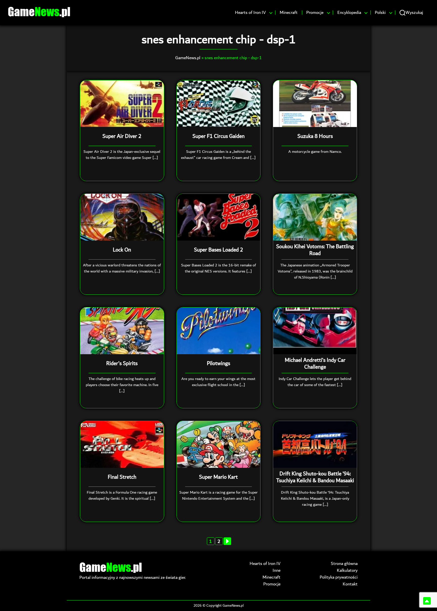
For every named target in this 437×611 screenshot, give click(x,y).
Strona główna (344, 563)
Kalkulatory (347, 570)
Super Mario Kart (218, 477)
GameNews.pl (187, 57)
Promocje (314, 12)
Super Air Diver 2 (121, 136)
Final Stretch (122, 477)
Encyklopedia (349, 12)
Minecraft (289, 12)
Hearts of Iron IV (250, 12)
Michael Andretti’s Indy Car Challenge (315, 364)
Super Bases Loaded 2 (218, 250)
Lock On (122, 250)
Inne (276, 570)
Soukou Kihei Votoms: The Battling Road (315, 250)
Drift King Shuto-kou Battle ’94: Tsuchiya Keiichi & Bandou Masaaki (315, 477)
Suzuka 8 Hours (315, 136)
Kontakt (350, 584)
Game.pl (39, 11)
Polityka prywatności (339, 577)
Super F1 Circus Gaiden (218, 136)
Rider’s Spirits (122, 363)
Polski (380, 12)
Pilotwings (218, 363)
